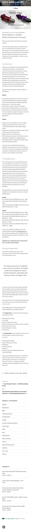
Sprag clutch (14, 373)
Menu (16, 8)
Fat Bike (4, 420)
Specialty (4, 448)
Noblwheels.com (22, 231)
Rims (3, 432)
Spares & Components (8, 444)
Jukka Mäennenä (20, 32)
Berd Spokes (5, 407)
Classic (6, 373)
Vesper (25, 373)
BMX (3, 410)
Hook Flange (5, 426)
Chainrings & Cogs (7, 414)
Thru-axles (5, 451)
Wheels (4, 454)
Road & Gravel (6, 435)
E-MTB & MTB (6, 417)
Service (4, 441)
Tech (20, 373)
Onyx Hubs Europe (13, 2)
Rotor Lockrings (6, 438)
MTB (3, 429)
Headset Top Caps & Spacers (10, 423)
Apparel (4, 404)
